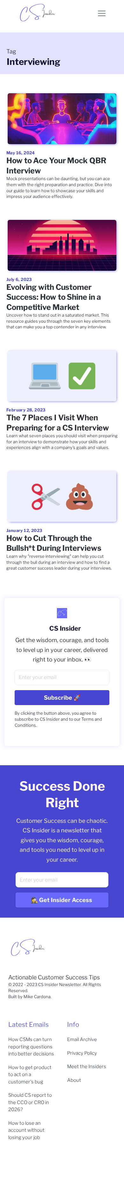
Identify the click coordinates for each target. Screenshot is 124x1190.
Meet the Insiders (86, 1066)
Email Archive (82, 1039)
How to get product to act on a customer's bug (30, 1075)
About (74, 1080)
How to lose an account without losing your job (26, 1130)
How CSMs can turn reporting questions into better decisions (31, 1047)
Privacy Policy (82, 1053)
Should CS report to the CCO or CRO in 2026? (30, 1102)
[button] (102, 13)
